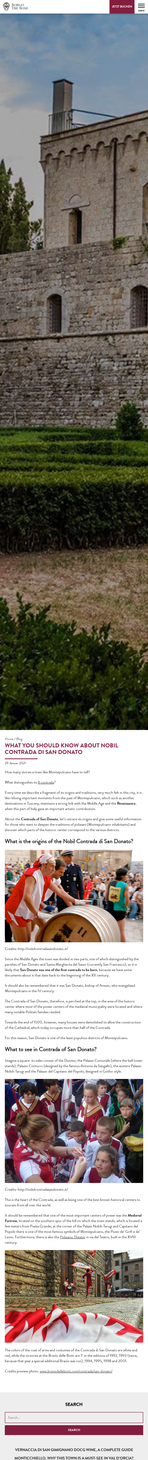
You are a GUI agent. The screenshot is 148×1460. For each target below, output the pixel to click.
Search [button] (74, 1430)
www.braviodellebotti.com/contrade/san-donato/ (76, 1371)
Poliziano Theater (72, 1237)
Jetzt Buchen (122, 6)
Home (9, 738)
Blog (19, 738)
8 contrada (46, 782)
